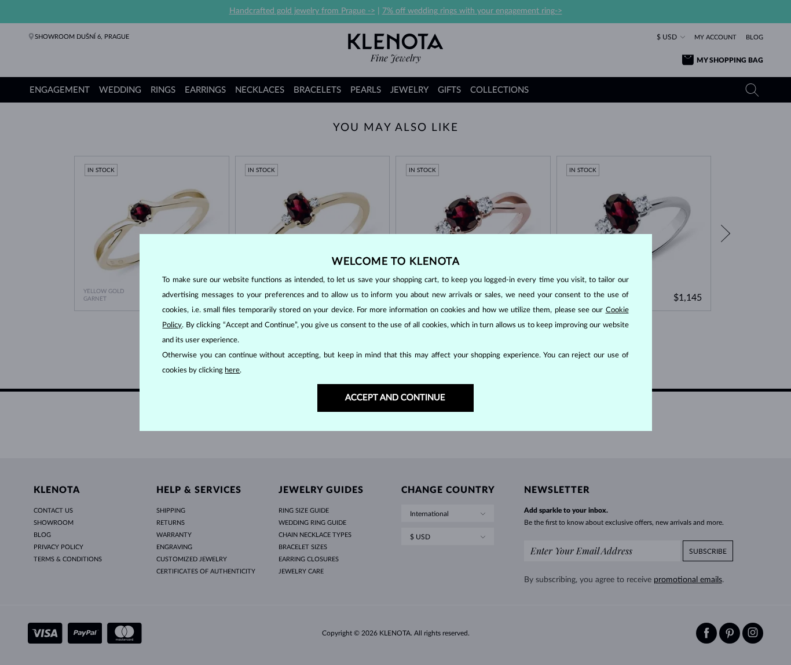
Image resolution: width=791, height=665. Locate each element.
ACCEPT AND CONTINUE (395, 397)
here (232, 370)
